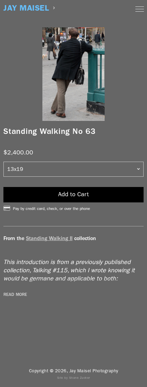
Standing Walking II (49, 238)
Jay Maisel (26, 8)
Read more (15, 294)
